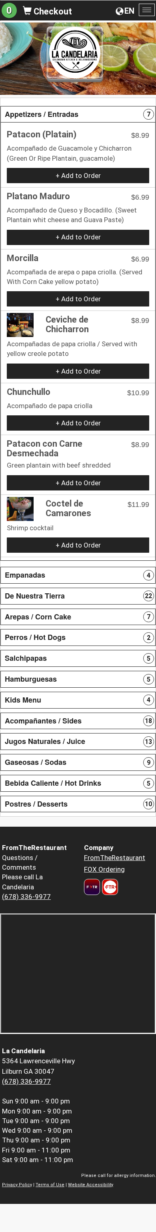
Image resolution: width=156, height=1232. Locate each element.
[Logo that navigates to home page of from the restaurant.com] (92, 887)
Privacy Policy (17, 1184)
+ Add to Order (78, 176)
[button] (78, 114)
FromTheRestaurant (114, 858)
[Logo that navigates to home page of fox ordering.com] (109, 887)
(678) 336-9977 (26, 897)
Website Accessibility (90, 1184)
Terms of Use (50, 1184)
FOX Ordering (104, 869)
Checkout (52, 11)
